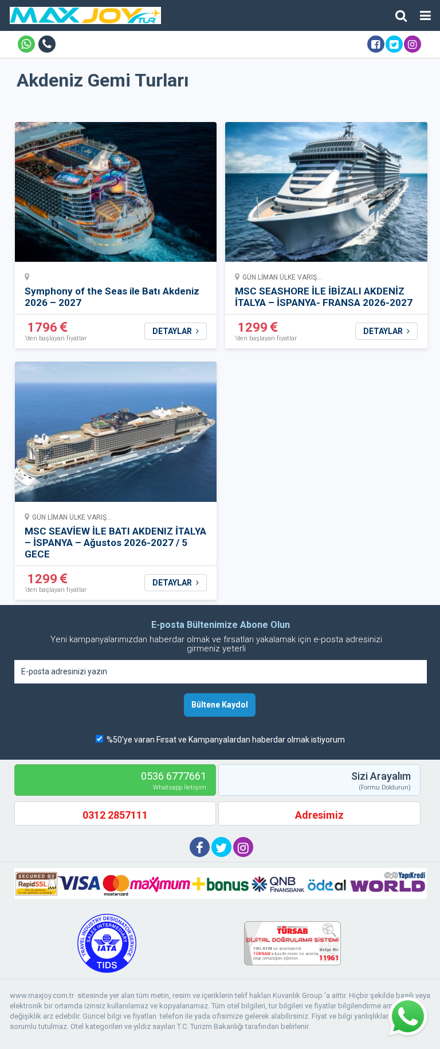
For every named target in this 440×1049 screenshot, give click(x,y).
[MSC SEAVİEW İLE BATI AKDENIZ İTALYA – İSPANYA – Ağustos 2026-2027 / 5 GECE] (116, 435)
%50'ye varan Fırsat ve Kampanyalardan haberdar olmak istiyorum (226, 739)
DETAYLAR (173, 331)
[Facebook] (375, 44)
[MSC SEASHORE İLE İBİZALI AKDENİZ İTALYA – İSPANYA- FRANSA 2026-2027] (326, 196)
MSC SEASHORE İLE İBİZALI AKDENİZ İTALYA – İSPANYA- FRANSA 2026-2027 (323, 296)
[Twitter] (394, 44)
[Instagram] (412, 44)
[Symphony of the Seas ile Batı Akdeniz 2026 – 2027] (116, 196)
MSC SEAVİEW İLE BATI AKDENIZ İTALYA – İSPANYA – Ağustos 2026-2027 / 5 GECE (115, 542)
